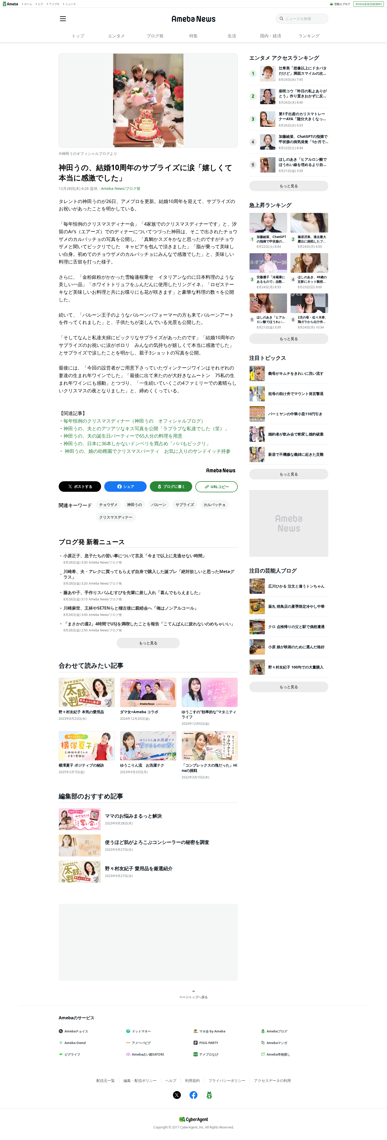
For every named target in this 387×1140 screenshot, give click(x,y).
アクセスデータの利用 (272, 1080)
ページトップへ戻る (193, 997)
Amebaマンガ (277, 1043)
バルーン (158, 504)
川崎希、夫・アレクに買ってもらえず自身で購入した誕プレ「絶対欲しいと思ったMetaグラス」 (148, 574)
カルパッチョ (215, 504)
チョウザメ (108, 504)
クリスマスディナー (115, 517)
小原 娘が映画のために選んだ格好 (296, 646)
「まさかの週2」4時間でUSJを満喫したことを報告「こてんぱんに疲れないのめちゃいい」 (149, 624)
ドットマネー (141, 1031)
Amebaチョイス (76, 1031)
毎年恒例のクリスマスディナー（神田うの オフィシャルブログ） (134, 421)
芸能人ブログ (342, 4)
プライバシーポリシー (227, 1080)
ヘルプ (170, 1080)
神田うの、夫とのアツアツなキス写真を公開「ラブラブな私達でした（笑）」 (146, 428)
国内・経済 (270, 36)
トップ (78, 36)
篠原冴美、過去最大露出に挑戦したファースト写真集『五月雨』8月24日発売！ (312, 243)
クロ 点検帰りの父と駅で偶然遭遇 (296, 626)
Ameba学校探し (278, 1054)
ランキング (309, 36)
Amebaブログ (277, 1031)
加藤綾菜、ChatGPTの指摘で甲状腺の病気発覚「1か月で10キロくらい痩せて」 (303, 141)
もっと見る (148, 642)
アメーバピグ (141, 1043)
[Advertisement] (106, 942)
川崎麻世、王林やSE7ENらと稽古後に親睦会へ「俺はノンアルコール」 (131, 608)
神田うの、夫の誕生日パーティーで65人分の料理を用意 (122, 436)
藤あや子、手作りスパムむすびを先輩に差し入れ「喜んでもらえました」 (132, 592)
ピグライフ (72, 1054)
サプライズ (185, 504)
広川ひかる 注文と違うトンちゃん (296, 586)
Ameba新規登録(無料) (369, 4)
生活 (232, 36)
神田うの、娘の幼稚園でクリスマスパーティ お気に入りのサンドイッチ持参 (147, 451)
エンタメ (116, 36)
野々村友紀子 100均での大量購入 (296, 667)
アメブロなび (208, 1054)
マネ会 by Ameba (212, 1031)
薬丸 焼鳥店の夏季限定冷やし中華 (296, 606)
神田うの (134, 504)
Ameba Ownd (75, 1043)
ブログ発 (155, 36)
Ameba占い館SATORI (148, 1054)
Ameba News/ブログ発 (120, 188)
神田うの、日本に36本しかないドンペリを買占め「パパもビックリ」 (137, 443)
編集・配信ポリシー (140, 1080)
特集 (193, 36)
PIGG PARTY (208, 1043)
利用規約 (192, 1080)
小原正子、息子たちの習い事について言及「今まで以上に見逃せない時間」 (135, 556)
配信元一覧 (105, 1080)
